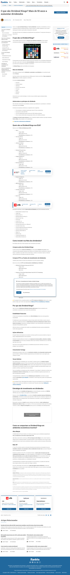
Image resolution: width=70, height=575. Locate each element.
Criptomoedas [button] (21, 2)
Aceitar (18, 292)
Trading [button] (15, 2)
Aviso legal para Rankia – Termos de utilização (45, 572)
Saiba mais (48, 171)
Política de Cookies (33, 289)
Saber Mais (66, 49)
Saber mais (9, 509)
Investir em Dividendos (18, 5)
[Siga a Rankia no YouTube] (37, 562)
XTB (3, 501)
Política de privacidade (21, 572)
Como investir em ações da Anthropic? (9, 546)
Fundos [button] (28, 2)
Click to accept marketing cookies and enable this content (32, 415)
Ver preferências (26, 292)
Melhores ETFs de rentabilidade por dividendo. (40, 301)
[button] (64, 2)
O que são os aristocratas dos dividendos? (22, 121)
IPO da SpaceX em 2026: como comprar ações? (37, 546)
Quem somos (58, 572)
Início (5, 5)
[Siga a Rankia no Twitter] (30, 562)
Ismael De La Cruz (7, 19)
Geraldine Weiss (23, 395)
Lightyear (22, 501)
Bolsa (10, 5)
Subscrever (61, 37)
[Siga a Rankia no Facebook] (33, 562)
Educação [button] (46, 2)
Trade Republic (40, 501)
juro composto (25, 377)
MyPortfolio (64, 572)
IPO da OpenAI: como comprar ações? (35, 535)
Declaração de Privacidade (41, 289)
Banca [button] (33, 2)
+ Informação (48, 173)
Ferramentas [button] (39, 2)
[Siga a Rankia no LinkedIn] (35, 562)
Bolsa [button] (10, 2)
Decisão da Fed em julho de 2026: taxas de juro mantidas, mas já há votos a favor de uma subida (22, 525)
